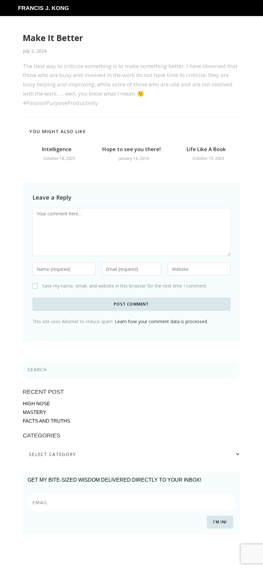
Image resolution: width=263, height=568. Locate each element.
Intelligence (57, 149)
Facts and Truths (46, 421)
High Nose (36, 403)
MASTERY (34, 412)
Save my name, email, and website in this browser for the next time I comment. (124, 286)
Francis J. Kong (43, 8)
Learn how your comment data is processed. (161, 321)
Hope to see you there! (131, 149)
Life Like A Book (206, 149)
